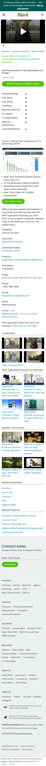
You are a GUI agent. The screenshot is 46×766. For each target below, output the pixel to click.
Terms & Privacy (27, 746)
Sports (17, 589)
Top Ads (5, 628)
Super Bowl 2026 (9, 632)
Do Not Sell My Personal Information (17, 733)
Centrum (6, 496)
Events (5, 657)
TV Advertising (8, 661)
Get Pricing (21, 682)
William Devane (10, 313)
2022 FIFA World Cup (29, 632)
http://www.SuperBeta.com (15, 295)
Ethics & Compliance (11, 749)
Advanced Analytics (11, 614)
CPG (25, 589)
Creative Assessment (23, 606)
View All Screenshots (12, 365)
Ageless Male (9, 504)
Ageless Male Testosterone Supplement (22, 528)
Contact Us (22, 679)
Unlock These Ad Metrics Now (23, 83)
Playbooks (15, 657)
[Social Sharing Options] (3, 46)
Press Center (8, 679)
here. (35, 728)
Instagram (7, 700)
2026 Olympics (9, 635)
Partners (33, 679)
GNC (4, 500)
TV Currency (28, 657)
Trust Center (27, 749)
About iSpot (7, 675)
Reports (5, 650)
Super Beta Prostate (12, 241)
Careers (32, 675)
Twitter (16, 250)
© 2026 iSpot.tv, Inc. (10, 746)
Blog (28, 650)
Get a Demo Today (13, 201)
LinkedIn (37, 696)
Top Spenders (18, 628)
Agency (36, 585)
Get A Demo (10, 564)
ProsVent (6, 488)
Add (12, 311)
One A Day (7, 492)
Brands (16, 585)
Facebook (7, 250)
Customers (20, 675)
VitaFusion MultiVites (12, 532)
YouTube (27, 696)
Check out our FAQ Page (24, 325)
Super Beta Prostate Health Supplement (22, 259)
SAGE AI (26, 592)
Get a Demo (7, 682)
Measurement (8, 610)
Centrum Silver (9, 520)
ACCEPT (12, 764)
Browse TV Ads (34, 628)
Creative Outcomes (28, 653)
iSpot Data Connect (11, 592)
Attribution (22, 610)
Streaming (7, 589)
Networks (26, 585)
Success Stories (9, 653)
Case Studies (18, 650)
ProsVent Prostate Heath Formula (19, 515)
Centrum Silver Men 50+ (14, 524)
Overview (6, 585)
